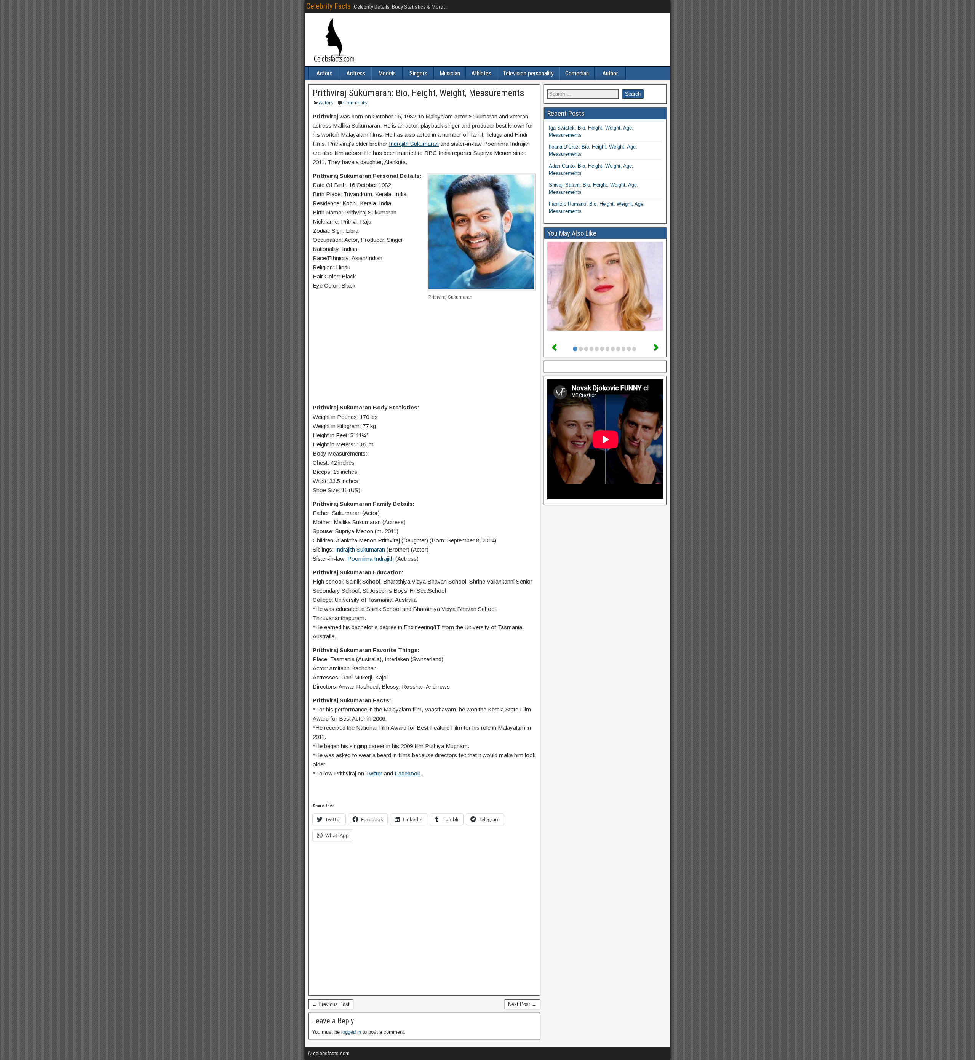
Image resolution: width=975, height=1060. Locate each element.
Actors (324, 73)
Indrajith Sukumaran (414, 144)
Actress (356, 73)
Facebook (407, 773)
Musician (450, 73)
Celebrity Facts (328, 6)
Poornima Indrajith (370, 558)
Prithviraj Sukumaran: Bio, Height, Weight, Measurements (418, 93)
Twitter (374, 773)
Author (610, 73)
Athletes (481, 73)
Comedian (577, 73)
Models (387, 73)
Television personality (528, 73)
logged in (351, 1032)
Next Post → (522, 1004)
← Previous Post (331, 1004)
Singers (418, 73)
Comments (355, 103)
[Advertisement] (424, 355)
